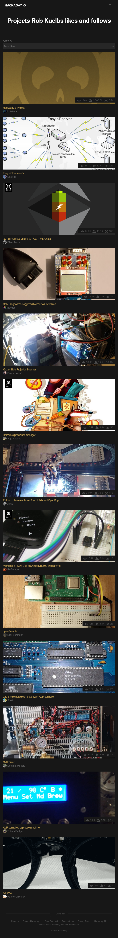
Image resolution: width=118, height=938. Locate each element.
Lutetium (12, 111)
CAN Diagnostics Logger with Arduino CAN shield (29, 304)
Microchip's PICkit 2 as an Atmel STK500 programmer (32, 566)
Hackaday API (100, 921)
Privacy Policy (84, 921)
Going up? (60, 913)
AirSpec (7, 893)
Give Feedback (51, 921)
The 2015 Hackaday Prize (8, 383)
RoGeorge (13, 569)
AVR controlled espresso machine (21, 827)
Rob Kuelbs (47, 20)
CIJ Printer (8, 762)
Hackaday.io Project (13, 107)
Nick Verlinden (15, 635)
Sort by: (8, 41)
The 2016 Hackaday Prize (8, 187)
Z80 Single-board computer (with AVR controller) (29, 696)
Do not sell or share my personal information (59, 924)
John (10, 504)
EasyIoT (11, 176)
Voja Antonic (14, 438)
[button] (110, 5)
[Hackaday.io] (15, 5)
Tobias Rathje (15, 831)
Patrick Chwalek (16, 896)
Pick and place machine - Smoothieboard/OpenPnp (31, 500)
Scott (10, 700)
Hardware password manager (19, 435)
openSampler (10, 631)
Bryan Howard (15, 373)
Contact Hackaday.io (32, 921)
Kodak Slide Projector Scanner (19, 369)
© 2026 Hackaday (59, 930)
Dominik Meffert (16, 765)
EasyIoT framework (13, 173)
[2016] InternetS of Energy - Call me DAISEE (27, 238)
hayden (11, 307)
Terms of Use (68, 921)
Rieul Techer (14, 242)
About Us (15, 921)
